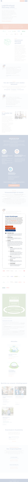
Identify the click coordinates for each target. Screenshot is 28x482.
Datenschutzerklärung (14, 220)
